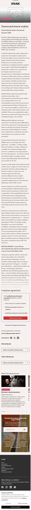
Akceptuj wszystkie (15, 507)
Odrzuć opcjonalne (22, 503)
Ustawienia (8, 503)
